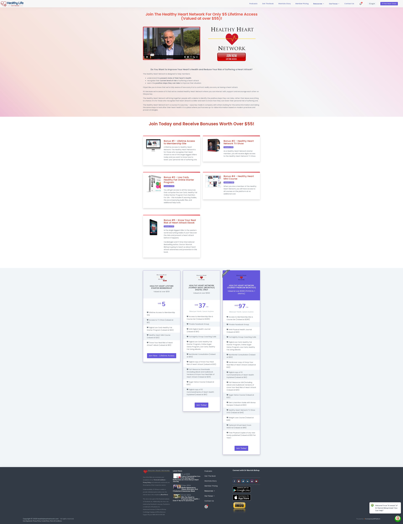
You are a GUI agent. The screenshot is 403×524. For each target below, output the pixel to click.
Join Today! (201, 405)
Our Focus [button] (333, 4)
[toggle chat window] (398, 519)
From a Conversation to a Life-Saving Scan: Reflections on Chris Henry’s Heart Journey (186, 478)
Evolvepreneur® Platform (372, 519)
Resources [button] (318, 4)
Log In (372, 4)
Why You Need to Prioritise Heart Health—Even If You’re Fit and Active (186, 499)
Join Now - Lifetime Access (161, 355)
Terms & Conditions (159, 480)
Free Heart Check (389, 4)
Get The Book (268, 3)
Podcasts (253, 3)
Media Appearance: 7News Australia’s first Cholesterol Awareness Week (185, 489)
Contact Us (349, 3)
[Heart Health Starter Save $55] (360, 3)
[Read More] (164, 494)
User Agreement (27, 521)
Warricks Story (284, 3)
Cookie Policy (45, 521)
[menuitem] (253, 3)
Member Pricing (302, 3)
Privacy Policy (147, 482)
